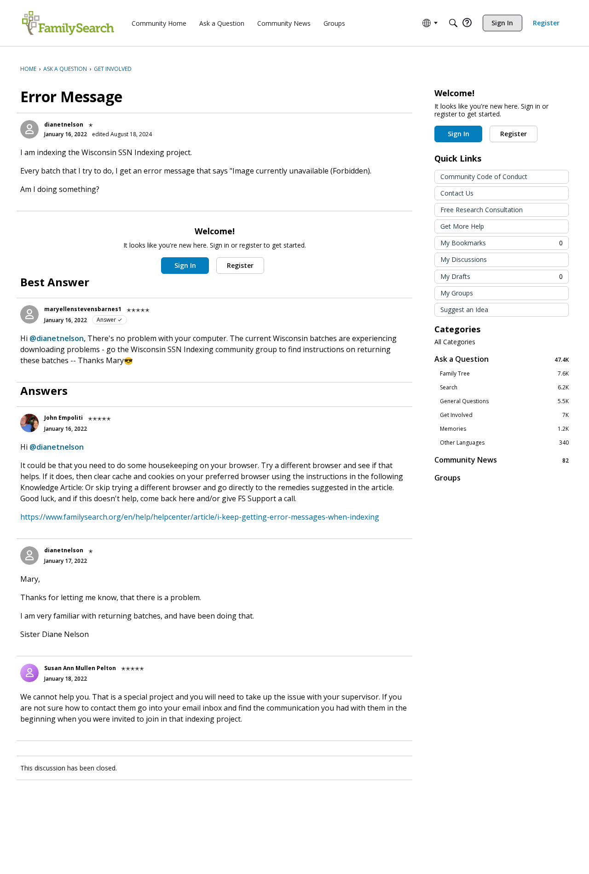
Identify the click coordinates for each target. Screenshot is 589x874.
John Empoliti (63, 418)
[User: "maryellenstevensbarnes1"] (29, 314)
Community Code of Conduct (483, 176)
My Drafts (501, 276)
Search (504, 387)
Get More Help (462, 226)
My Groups (456, 293)
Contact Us (457, 193)
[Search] (453, 23)
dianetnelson (63, 124)
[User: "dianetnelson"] (29, 129)
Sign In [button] (185, 265)
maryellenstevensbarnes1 (82, 309)
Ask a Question (501, 359)
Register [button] (240, 265)
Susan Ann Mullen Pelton (80, 668)
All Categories (454, 342)
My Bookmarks (501, 242)
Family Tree (504, 374)
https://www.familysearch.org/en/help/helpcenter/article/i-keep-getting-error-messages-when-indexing (199, 517)
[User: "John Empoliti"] (29, 423)
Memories (504, 429)
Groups (447, 477)
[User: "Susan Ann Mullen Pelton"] (29, 673)
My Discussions (463, 259)
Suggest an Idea (464, 309)
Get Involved (504, 415)
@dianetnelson (56, 338)
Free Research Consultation (481, 209)
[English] (68, 23)
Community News (501, 460)
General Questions (504, 401)
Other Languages (504, 443)
